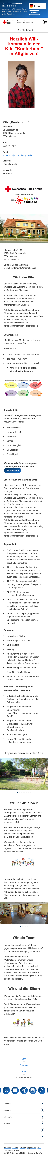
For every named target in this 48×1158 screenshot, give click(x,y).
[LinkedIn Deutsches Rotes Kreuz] (15, 1090)
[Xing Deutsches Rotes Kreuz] (24, 1090)
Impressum (31, 1147)
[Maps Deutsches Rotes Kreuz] (41, 1090)
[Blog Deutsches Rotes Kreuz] (33, 1090)
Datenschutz (14, 1150)
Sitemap (23, 1147)
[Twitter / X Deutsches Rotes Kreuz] (6, 1090)
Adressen (7, 1147)
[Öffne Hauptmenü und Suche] (44, 22)
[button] (17, 792)
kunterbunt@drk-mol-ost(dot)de (17, 155)
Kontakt (15, 1147)
